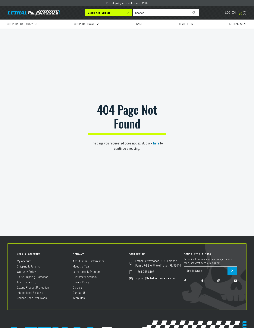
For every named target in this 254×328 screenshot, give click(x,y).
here (156, 143)
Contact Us (79, 293)
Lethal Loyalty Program (86, 272)
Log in (230, 12)
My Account (24, 261)
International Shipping (30, 293)
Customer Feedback (85, 277)
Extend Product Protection (33, 287)
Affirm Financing (26, 282)
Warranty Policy (26, 272)
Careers (77, 287)
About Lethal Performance (89, 261)
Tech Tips (79, 298)
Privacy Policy (81, 282)
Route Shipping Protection (32, 277)
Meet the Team (82, 266)
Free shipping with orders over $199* (127, 3)
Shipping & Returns (28, 266)
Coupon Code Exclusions (32, 298)
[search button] (194, 13)
